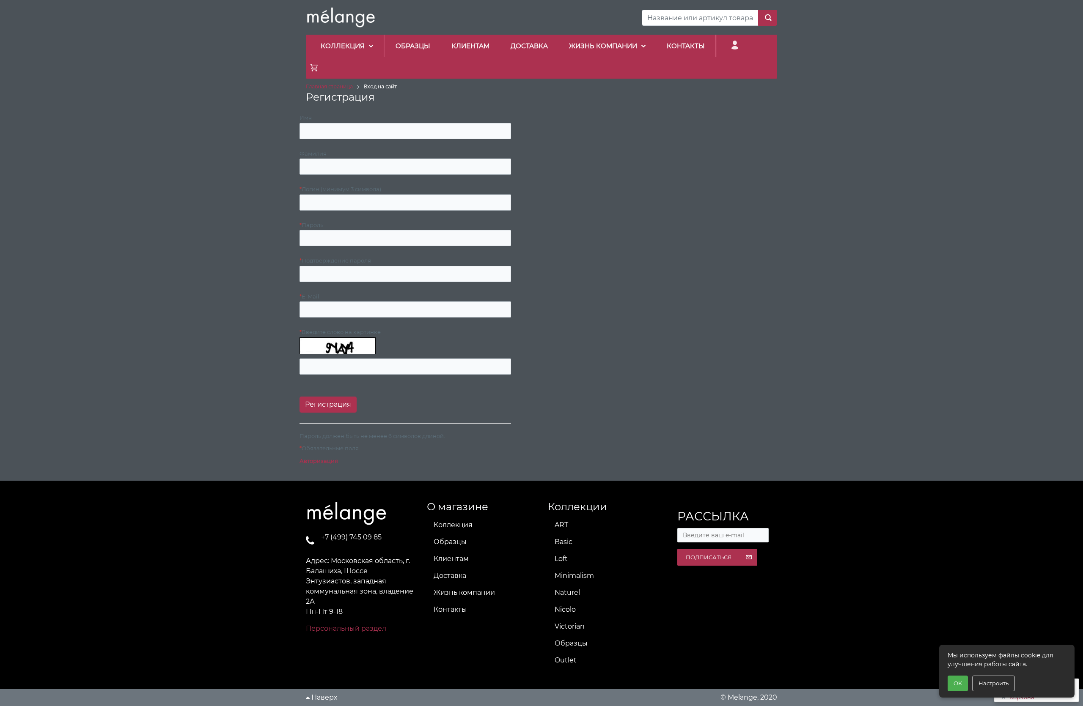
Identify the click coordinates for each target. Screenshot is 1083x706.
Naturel (567, 592)
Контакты (450, 609)
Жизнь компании (464, 592)
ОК (958, 683)
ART (561, 525)
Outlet (566, 660)
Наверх (323, 697)
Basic (563, 542)
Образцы (450, 542)
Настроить (994, 683)
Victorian (570, 626)
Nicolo (565, 609)
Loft (561, 559)
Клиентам (451, 559)
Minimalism (574, 576)
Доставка (450, 576)
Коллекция (453, 525)
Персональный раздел (346, 628)
